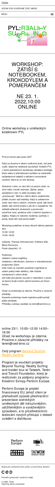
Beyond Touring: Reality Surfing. (24, 353)
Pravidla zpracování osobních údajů (17, 477)
